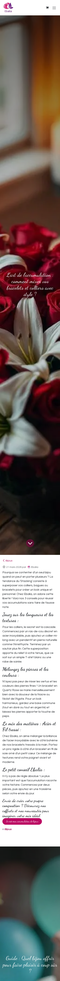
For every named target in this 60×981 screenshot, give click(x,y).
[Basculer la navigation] (54, 7)
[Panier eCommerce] (47, 7)
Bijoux (9, 560)
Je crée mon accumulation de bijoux (22, 821)
